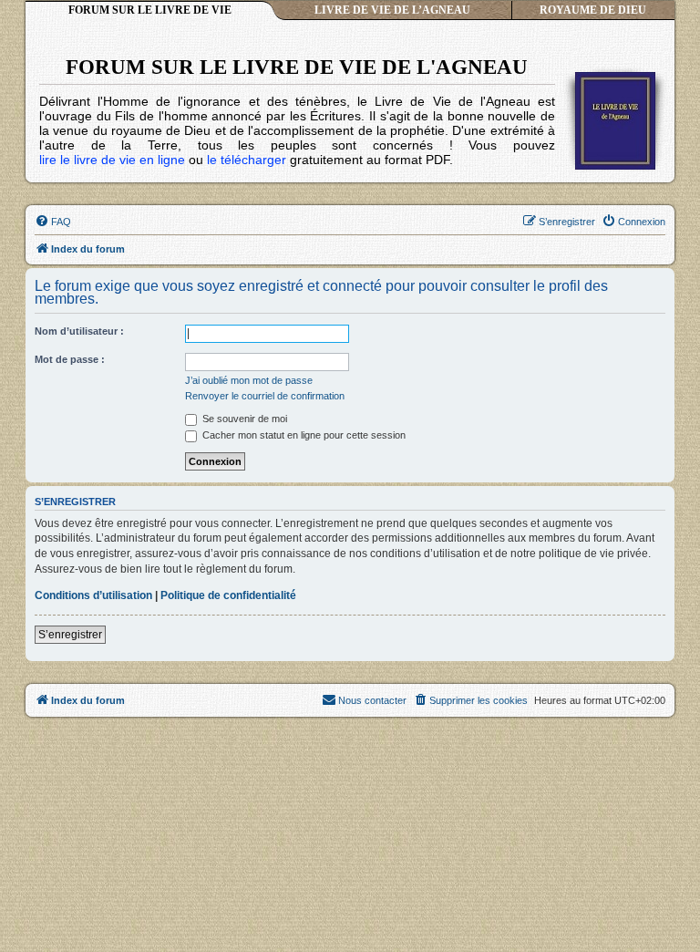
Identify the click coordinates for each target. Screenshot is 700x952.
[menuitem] (53, 222)
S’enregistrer (70, 634)
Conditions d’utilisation (93, 595)
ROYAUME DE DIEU (593, 10)
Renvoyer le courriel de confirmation (265, 395)
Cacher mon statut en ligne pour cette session (303, 434)
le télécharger (246, 159)
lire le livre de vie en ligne (112, 159)
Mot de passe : (70, 359)
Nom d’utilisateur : (79, 331)
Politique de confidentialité (228, 595)
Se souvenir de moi (243, 418)
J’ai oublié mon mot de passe (249, 380)
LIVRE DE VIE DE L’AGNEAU (392, 10)
